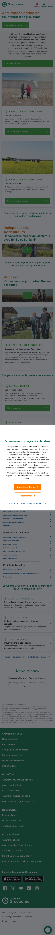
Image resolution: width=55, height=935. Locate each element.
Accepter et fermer (26, 487)
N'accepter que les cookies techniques (25, 503)
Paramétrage (26, 495)
